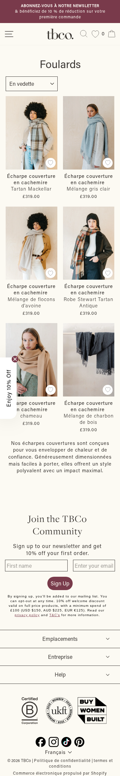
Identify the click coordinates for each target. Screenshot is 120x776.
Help (60, 674)
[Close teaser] (15, 359)
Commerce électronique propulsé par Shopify (60, 773)
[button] (8, 388)
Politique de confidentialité (62, 760)
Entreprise (60, 656)
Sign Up (60, 583)
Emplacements (60, 638)
